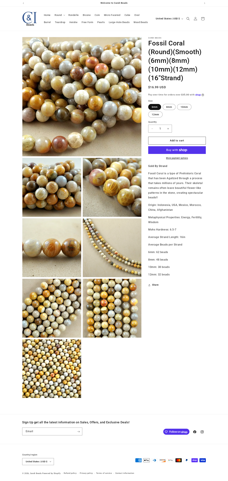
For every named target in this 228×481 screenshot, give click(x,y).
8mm (169, 107)
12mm (155, 114)
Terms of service (104, 473)
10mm (184, 107)
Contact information (124, 473)
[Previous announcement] (23, 3)
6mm (155, 107)
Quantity (152, 122)
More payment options (177, 158)
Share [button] (155, 285)
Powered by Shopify (51, 473)
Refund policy (70, 473)
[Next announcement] (204, 3)
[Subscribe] (78, 432)
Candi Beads (36, 473)
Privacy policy (86, 473)
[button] (59, 15)
